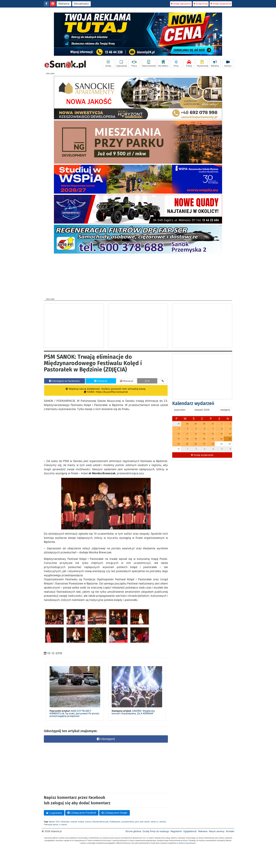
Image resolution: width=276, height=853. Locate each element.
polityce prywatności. (187, 843)
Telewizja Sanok (51, 824)
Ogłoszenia (121, 66)
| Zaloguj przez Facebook (83, 813)
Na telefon (163, 66)
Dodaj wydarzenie (221, 3)
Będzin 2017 (54, 821)
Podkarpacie (114, 821)
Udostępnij (107, 739)
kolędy (81, 821)
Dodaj (108, 66)
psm (137, 821)
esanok (74, 821)
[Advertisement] (138, 275)
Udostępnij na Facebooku (65, 380)
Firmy (176, 66)
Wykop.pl (127, 380)
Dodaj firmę (201, 3)
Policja (189, 66)
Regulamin (176, 831)
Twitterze (101, 380)
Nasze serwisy (217, 831)
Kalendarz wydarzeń (193, 403)
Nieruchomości (149, 66)
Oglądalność (190, 831)
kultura (88, 821)
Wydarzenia (202, 66)
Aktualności (81, 3)
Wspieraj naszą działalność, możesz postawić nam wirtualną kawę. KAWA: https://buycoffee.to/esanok (107, 390)
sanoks (162, 821)
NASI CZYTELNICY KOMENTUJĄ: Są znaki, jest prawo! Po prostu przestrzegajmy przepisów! (74, 713)
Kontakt (230, 831)
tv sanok (63, 824)
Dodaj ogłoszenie (182, 3)
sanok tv (154, 821)
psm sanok (145, 821)
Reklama (63, 3)
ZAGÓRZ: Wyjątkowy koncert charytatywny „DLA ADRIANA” (133, 712)
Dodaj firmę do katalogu (156, 831)
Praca (134, 66)
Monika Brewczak (100, 821)
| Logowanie (55, 812)
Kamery (227, 66)
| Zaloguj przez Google (115, 813)
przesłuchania (127, 821)
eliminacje (65, 821)
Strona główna (133, 831)
